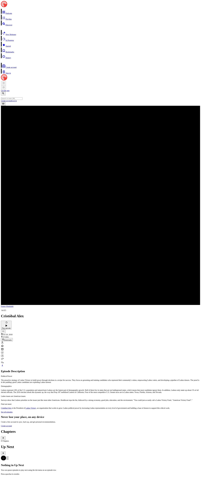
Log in (14, 101)
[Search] (3, 94)
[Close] (3, 438)
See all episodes (7, 412)
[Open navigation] (3, 104)
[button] (100, 11)
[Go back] (3, 83)
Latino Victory (30, 408)
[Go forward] (3, 87)
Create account (6, 101)
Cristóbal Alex (6, 408)
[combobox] (11, 98)
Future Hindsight (7, 306)
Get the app (5, 91)
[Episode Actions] (3, 331)
